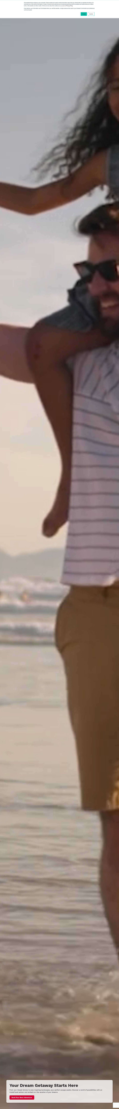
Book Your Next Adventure (22, 1097)
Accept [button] (83, 14)
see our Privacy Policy (67, 5)
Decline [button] (91, 14)
